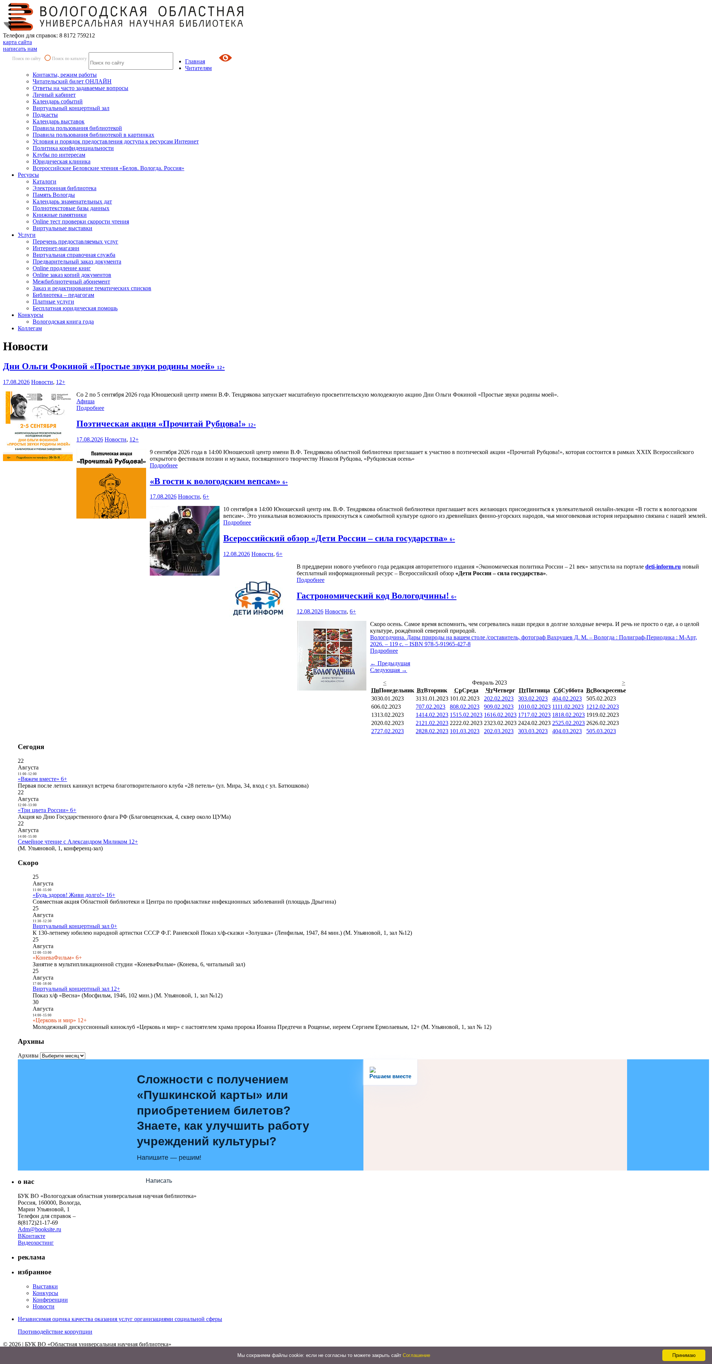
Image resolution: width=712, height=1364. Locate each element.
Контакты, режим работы (65, 75)
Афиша (85, 401)
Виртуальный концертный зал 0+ (75, 926)
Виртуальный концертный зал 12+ (76, 989)
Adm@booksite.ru (39, 1229)
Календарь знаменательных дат (72, 201)
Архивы (28, 1055)
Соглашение (416, 1355)
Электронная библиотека (64, 188)
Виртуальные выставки (62, 228)
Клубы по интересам (59, 155)
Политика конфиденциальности (73, 148)
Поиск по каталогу (69, 58)
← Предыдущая (390, 663)
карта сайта (17, 42)
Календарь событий (58, 101)
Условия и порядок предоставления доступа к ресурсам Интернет (116, 141)
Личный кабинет (54, 95)
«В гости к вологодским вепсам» (219, 481)
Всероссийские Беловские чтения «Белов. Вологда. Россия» (108, 168)
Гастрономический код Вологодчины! (376, 595)
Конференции (50, 1300)
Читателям (198, 68)
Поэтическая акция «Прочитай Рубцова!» (166, 423)
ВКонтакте (31, 1236)
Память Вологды (54, 195)
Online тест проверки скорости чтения (81, 221)
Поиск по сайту (26, 58)
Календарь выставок (59, 121)
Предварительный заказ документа (77, 261)
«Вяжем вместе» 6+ (42, 779)
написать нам (20, 49)
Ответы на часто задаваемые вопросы (80, 88)
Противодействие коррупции (55, 1331)
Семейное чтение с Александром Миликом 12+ (78, 841)
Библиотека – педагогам (63, 295)
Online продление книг (62, 268)
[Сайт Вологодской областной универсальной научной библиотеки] (124, 29)
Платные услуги (53, 301)
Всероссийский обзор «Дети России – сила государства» (339, 538)
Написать (159, 1181)
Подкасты (45, 115)
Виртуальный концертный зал (71, 108)
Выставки (45, 1286)
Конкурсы (30, 315)
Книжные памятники (60, 215)
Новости (42, 382)
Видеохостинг (36, 1242)
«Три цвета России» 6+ (47, 810)
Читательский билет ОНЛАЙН (72, 81)
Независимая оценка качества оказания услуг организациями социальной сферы (120, 1319)
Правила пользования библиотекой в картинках (93, 135)
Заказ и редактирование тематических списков (92, 288)
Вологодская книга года (63, 321)
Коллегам (30, 328)
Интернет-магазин (56, 248)
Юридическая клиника (61, 161)
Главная (195, 61)
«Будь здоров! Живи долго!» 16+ (74, 895)
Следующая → (388, 670)
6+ (206, 496)
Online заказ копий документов (72, 275)
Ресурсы (28, 175)
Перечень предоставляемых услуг (75, 241)
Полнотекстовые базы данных (71, 208)
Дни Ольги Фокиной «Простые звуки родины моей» (114, 366)
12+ (60, 382)
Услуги (27, 235)
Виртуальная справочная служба (74, 255)
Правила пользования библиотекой (77, 128)
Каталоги (44, 181)
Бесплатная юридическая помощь (75, 308)
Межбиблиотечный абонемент (71, 281)
